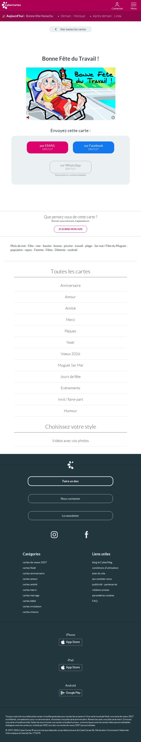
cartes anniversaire (33, 573)
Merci (70, 320)
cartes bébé (29, 600)
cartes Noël (29, 567)
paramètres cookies (103, 595)
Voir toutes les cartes (73, 29)
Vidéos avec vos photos (70, 441)
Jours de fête (70, 377)
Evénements (70, 388)
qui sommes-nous (102, 578)
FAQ (94, 600)
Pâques (70, 331)
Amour (70, 297)
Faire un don (70, 481)
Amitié (70, 308)
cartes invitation (32, 606)
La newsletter (70, 515)
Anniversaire (70, 285)
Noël (70, 342)
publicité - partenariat (104, 584)
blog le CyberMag (102, 562)
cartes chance (30, 611)
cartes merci (30, 589)
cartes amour (30, 578)
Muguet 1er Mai (70, 365)
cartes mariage (31, 595)
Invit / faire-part (70, 399)
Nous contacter (70, 498)
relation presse (100, 589)
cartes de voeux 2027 (35, 562)
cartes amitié (30, 584)
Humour (70, 411)
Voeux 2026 (70, 354)
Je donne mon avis (70, 229)
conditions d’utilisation (105, 567)
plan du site (98, 573)
